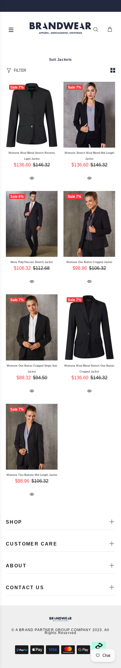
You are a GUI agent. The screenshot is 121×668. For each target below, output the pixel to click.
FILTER (20, 70)
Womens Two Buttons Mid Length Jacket (31, 474)
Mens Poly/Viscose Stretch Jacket (32, 262)
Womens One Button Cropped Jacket (89, 262)
